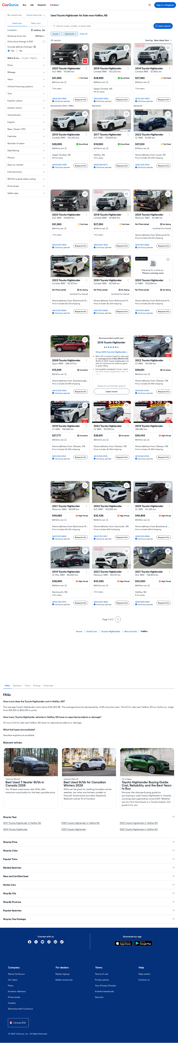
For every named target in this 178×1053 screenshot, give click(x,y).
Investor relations (17, 991)
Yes (12, 50)
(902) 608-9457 (142, 602)
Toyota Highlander (110, 631)
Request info (80, 99)
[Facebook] (29, 943)
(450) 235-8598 (142, 536)
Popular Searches (12, 910)
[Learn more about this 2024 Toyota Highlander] (169, 214)
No (20, 50)
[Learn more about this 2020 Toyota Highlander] (86, 68)
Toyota (55, 34)
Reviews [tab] (17, 685)
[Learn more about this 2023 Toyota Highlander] (86, 280)
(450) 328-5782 (142, 165)
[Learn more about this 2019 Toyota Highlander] (128, 68)
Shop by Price (10, 842)
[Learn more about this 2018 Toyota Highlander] (169, 68)
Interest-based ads (104, 991)
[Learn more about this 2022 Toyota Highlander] (169, 134)
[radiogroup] (26, 48)
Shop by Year (10, 817)
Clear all (83, 34)
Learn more (111, 391)
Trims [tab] (27, 685)
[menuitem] (24, 5)
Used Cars (91, 631)
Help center (144, 974)
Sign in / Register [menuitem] (165, 5)
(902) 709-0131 (59, 602)
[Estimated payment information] (65, 82)
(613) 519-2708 (142, 390)
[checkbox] (44, 41)
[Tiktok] (62, 943)
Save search (164, 26)
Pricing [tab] (36, 685)
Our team (13, 979)
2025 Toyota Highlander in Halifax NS (139, 823)
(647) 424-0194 (59, 390)
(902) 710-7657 (101, 536)
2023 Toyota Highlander (73, 829)
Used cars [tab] (17, 23)
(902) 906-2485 (101, 98)
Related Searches (12, 867)
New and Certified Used (15, 876)
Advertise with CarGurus (20, 1008)
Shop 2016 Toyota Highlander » (112, 352)
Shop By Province (12, 902)
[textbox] (157, 40)
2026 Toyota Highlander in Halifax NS (80, 823)
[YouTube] (42, 943)
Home (79, 631)
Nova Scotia (130, 631)
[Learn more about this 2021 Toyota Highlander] (86, 506)
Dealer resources (64, 979)
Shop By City (9, 893)
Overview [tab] (48, 685)
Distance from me (17, 36)
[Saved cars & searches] (149, 5)
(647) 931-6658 (142, 245)
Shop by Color (10, 850)
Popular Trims (10, 859)
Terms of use (101, 974)
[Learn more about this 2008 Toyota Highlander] (86, 360)
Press (10, 985)
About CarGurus (16, 974)
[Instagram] (49, 943)
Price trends (14, 997)
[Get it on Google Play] (143, 944)
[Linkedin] (55, 943)
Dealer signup (62, 974)
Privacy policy (102, 979)
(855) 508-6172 (101, 165)
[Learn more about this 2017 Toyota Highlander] (128, 134)
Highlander (69, 34)
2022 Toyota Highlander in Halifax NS (139, 829)
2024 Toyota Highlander (15, 829)
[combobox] (35, 15)
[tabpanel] (89, 715)
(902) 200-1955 (59, 98)
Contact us (144, 979)
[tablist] (26, 23)
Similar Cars (9, 884)
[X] (36, 943)
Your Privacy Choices (105, 985)
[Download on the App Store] (123, 944)
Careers (12, 1003)
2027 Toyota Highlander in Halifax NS (22, 823)
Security (99, 997)
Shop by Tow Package (14, 919)
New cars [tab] (36, 23)
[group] (111, 33)
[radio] (9, 51)
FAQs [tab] (7, 685)
